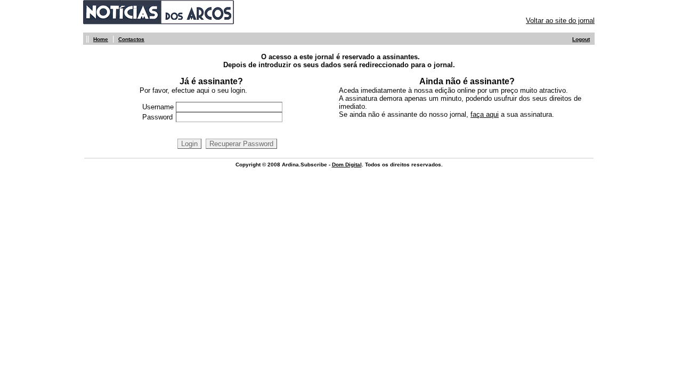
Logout (581, 39)
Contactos (131, 39)
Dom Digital (347, 164)
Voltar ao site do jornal (560, 21)
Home (100, 39)
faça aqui (484, 114)
